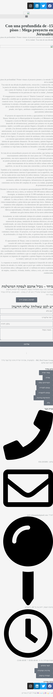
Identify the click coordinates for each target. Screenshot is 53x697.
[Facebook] (50, 6)
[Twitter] (43, 6)
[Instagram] (30, 6)
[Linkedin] (37, 6)
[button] (26, 16)
